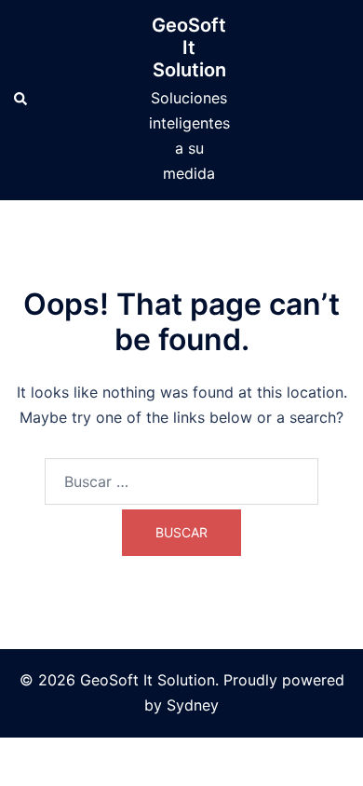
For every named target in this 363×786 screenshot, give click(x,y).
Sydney (193, 705)
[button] (21, 99)
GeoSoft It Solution (189, 47)
